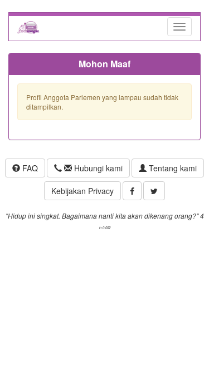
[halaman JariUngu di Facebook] (132, 190)
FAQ (29, 168)
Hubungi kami (97, 168)
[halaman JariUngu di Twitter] (154, 190)
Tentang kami (172, 168)
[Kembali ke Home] (28, 27)
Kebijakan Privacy (82, 190)
